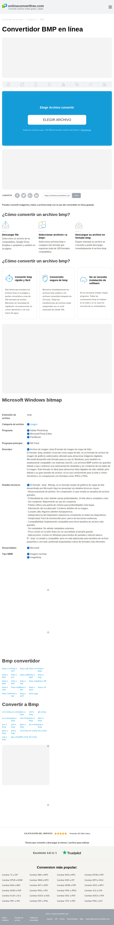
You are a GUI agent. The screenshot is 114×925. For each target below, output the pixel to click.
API (56, 919)
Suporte (50, 919)
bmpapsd (14, 682)
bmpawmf (23, 694)
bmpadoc (23, 688)
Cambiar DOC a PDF (66, 896)
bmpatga (33, 681)
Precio (62, 919)
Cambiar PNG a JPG (39, 890)
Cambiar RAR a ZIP (65, 880)
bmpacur (6, 668)
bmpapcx (14, 676)
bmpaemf (14, 669)
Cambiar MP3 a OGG (94, 880)
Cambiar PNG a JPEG (66, 890)
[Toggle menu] (110, 7)
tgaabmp (15, 737)
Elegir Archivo (57, 120)
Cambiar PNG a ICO (93, 901)
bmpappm (5, 682)
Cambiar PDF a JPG (11, 901)
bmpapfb (24, 675)
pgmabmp (23, 725)
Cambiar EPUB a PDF (94, 875)
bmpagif (24, 668)
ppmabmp (5, 732)
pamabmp (32, 719)
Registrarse (86, 130)
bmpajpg (33, 693)
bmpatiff (42, 681)
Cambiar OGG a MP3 (94, 885)
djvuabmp (22, 713)
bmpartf (42, 687)
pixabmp (33, 724)
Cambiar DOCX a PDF (94, 896)
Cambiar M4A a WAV (11, 885)
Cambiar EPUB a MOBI (12, 880)
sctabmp (42, 731)
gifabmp (42, 712)
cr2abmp (6, 712)
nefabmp (24, 718)
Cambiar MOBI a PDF (66, 885)
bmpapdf (15, 687)
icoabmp (6, 718)
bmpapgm (32, 676)
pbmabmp (41, 719)
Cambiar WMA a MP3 (39, 880)
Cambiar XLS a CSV (93, 890)
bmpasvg (23, 682)
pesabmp (13, 725)
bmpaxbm (5, 688)
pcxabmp (4, 725)
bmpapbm (5, 676)
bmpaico (33, 668)
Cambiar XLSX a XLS (11, 896)
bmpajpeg (41, 669)
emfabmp (31, 713)
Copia (76, 195)
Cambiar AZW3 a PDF (12, 890)
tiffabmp (24, 737)
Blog (81, 919)
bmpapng (41, 676)
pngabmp (40, 725)
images (33, 424)
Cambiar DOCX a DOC (40, 896)
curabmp (15, 712)
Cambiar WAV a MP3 (39, 875)
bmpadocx (32, 688)
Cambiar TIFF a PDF (66, 901)
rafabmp (24, 731)
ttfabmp (33, 737)
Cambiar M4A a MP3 (66, 875)
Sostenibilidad (72, 919)
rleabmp (33, 731)
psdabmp (13, 732)
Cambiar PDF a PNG (39, 901)
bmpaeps (14, 694)
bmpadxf (6, 693)
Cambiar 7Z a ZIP (10, 875)
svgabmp (4, 738)
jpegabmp (14, 719)
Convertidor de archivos (12, 19)
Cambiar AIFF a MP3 (39, 885)
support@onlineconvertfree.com (98, 919)
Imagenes (31, 19)
